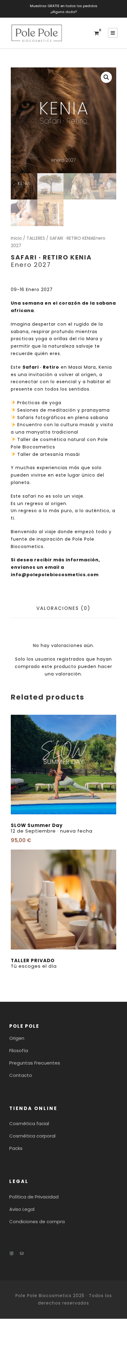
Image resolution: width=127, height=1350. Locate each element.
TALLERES (36, 238)
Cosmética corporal (32, 1136)
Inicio (16, 238)
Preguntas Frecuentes (34, 1063)
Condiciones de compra (37, 1221)
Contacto (20, 1075)
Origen (16, 1038)
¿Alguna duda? (63, 11)
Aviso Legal (22, 1209)
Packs (16, 1148)
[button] (106, 77)
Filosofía (18, 1050)
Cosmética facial (29, 1123)
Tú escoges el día (34, 963)
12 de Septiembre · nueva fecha (51, 828)
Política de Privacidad (34, 1197)
